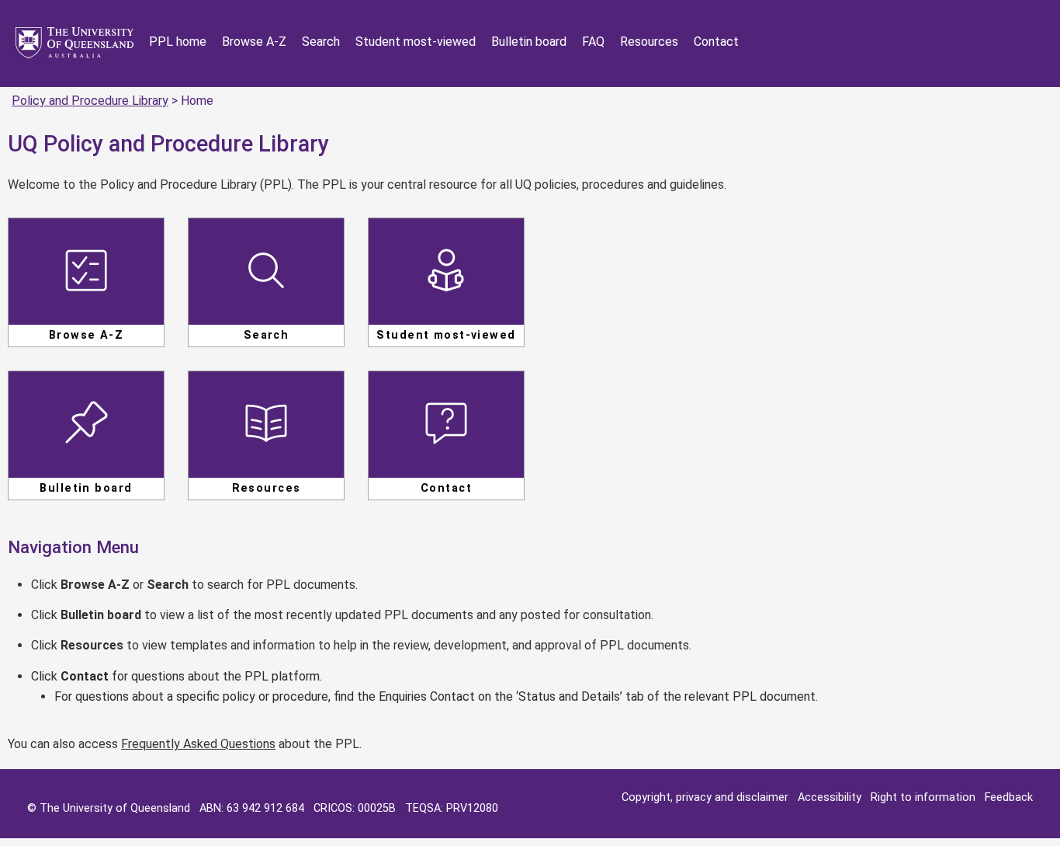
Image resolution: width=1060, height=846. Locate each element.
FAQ (593, 41)
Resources (649, 41)
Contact (716, 41)
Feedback (1009, 797)
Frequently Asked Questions (198, 743)
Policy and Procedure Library (90, 100)
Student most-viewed (415, 41)
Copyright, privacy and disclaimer (705, 797)
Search (321, 41)
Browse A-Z (254, 41)
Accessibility (829, 797)
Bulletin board (528, 41)
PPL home (177, 41)
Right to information (923, 797)
